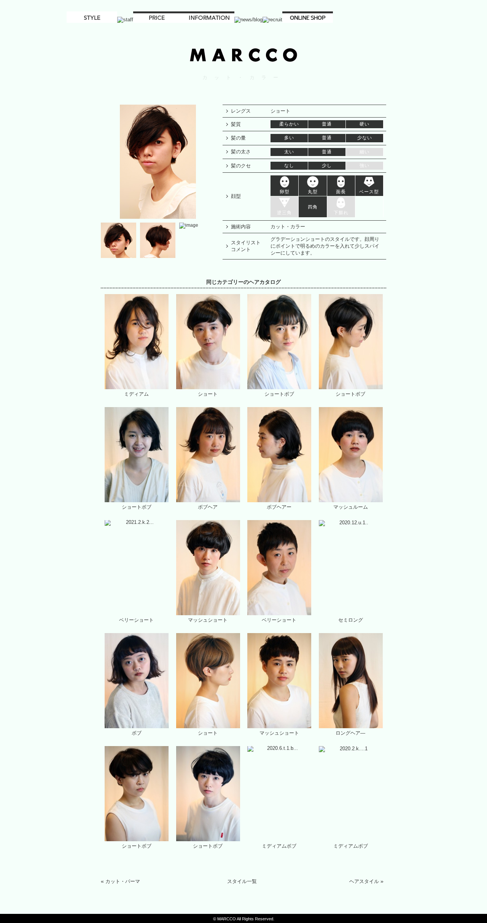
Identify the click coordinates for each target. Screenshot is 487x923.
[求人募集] (272, 20)
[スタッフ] (125, 20)
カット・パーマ (122, 881)
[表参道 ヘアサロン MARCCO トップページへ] (243, 62)
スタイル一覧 (242, 881)
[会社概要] (209, 20)
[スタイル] (92, 20)
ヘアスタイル (364, 881)
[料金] (158, 20)
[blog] (248, 20)
